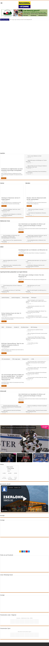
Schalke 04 (16, 327)
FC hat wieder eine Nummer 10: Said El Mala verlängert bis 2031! (40, 42)
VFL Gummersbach (6, 359)
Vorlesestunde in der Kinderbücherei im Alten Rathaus (40, 145)
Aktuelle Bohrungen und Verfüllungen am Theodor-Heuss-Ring (7, 68)
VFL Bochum (9, 327)
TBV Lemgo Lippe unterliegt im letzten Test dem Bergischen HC (21, 19)
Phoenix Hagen (25, 297)
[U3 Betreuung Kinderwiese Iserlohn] (24, 12)
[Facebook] (22, 551)
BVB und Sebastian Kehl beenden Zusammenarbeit (37, 333)
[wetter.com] (4, 479)
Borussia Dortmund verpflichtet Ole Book (35, 329)
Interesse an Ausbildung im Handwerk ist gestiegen (37, 405)
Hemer (2, 183)
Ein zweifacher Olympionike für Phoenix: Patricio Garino (24, 68)
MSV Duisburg (34, 327)
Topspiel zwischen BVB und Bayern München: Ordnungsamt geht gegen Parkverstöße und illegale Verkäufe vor (35, 338)
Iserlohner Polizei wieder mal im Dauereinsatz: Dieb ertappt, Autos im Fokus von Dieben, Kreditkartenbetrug (7, 144)
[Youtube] (27, 551)
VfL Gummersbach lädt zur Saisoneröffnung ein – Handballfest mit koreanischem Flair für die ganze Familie (36, 362)
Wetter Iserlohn (10, 467)
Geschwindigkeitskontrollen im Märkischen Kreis (36, 240)
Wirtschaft (3, 391)
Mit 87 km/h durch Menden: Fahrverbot (35, 209)
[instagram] (29, 551)
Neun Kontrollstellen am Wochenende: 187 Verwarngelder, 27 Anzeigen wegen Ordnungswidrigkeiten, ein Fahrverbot (36, 108)
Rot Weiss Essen (24, 327)
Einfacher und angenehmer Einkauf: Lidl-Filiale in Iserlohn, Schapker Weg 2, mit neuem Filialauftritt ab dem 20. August (12, 134)
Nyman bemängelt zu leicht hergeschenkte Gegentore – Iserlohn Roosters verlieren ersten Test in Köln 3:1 (24, 118)
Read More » (4, 178)
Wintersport (33, 297)
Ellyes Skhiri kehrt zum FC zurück (33, 285)
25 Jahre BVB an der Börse (33, 343)
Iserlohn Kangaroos (16, 297)
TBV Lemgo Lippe (16, 359)
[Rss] (20, 551)
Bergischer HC (25, 359)
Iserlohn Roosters (5, 297)
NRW (1, 247)
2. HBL (32, 359)
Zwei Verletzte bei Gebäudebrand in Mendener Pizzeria (39, 119)
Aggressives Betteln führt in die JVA (10, 260)
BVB (3, 327)
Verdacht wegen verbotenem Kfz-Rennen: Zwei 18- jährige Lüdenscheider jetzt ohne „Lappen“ (36, 134)
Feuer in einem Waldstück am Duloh (34, 155)
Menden (27, 183)
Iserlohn (2, 153)
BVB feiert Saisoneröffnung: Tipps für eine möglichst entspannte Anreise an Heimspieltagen (12, 345)
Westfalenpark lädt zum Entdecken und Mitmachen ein (32, 250)
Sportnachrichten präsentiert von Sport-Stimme (13, 272)
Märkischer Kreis (5, 221)
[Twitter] (24, 551)
